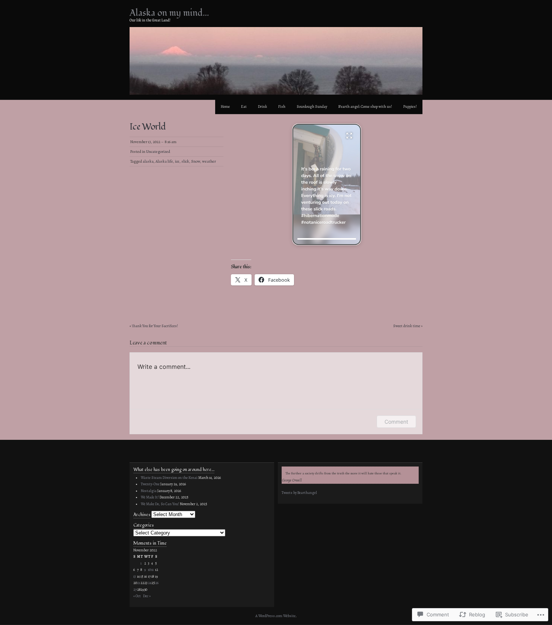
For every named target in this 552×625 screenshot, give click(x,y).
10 (149, 569)
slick (185, 161)
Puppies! (410, 106)
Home (225, 106)
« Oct (137, 595)
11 (152, 569)
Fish (281, 106)
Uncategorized (158, 151)
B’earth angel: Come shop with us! (365, 106)
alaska (148, 161)
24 (149, 582)
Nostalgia (149, 490)
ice (177, 161)
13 (134, 576)
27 (135, 589)
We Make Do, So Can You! (160, 503)
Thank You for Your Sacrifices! (155, 325)
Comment (396, 421)
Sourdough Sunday (312, 106)
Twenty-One (150, 484)
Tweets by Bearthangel (299, 492)
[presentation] (326, 239)
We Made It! (150, 497)
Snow (195, 161)
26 (156, 582)
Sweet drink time (406, 325)
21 (138, 582)
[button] (326, 184)
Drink (262, 106)
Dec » (147, 595)
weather (209, 161)
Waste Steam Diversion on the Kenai (169, 477)
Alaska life (164, 161)
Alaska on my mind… (169, 13)
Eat (244, 106)
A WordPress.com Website (275, 615)
